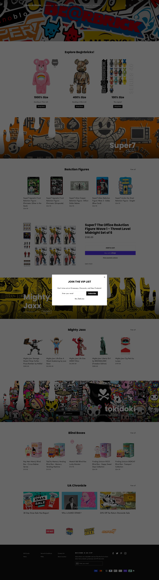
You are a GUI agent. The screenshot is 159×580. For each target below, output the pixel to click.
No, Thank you (79, 299)
